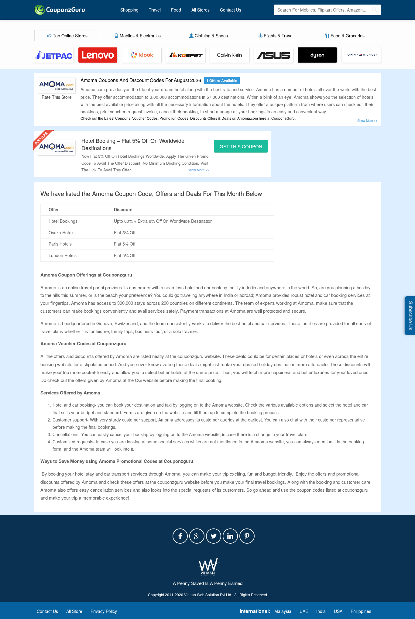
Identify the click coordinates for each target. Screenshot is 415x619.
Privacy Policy (104, 611)
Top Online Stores (69, 36)
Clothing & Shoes (211, 36)
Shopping (129, 10)
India (321, 611)
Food (176, 10)
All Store (74, 611)
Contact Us (230, 10)
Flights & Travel (277, 36)
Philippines (361, 611)
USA (338, 611)
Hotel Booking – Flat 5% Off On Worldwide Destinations (132, 143)
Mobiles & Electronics (139, 36)
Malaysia (282, 611)
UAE (304, 611)
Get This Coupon (241, 146)
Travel (155, 10)
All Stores (200, 10)
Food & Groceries (347, 36)
